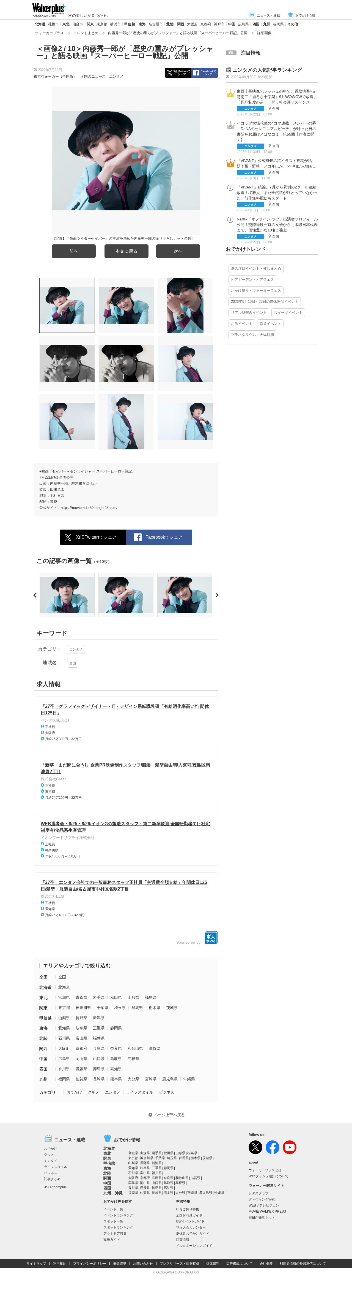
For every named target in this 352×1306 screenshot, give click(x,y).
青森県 (81, 997)
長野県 (81, 1018)
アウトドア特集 (115, 1233)
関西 (180, 24)
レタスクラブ (258, 1193)
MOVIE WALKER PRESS (267, 1211)
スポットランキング (118, 1227)
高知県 (116, 1069)
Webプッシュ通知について (268, 1176)
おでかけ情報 (305, 15)
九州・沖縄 (113, 1193)
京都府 (205, 24)
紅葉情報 (182, 1240)
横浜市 (115, 24)
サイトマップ (36, 1263)
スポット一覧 (113, 1221)
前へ (73, 251)
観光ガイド (111, 1240)
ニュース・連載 (268, 15)
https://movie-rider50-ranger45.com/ (89, 508)
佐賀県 (81, 1079)
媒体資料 (212, 1263)
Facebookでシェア (208, 73)
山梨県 (64, 1018)
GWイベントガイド (190, 1221)
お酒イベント (241, 324)
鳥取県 (116, 1058)
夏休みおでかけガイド (192, 1233)
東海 (142, 24)
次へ (178, 251)
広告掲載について (239, 1263)
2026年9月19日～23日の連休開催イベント (264, 301)
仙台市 (77, 24)
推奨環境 (119, 1263)
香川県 (64, 1069)
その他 (292, 24)
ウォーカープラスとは (265, 1170)
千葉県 (102, 1007)
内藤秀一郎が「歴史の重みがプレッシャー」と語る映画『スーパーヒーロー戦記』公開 (178, 33)
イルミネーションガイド (194, 1246)
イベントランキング (118, 1215)
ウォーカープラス (49, 33)
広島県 (243, 24)
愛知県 (64, 1028)
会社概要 (266, 1263)
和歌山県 (135, 1048)
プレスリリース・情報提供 (179, 1263)
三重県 (99, 1028)
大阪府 (192, 24)
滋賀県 (154, 1048)
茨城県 (172, 1007)
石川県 (64, 1038)
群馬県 (137, 1007)
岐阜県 (81, 1028)
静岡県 (116, 1028)
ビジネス (166, 1092)
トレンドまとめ (85, 33)
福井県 (99, 1038)
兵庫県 (99, 1048)
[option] (67, 595)
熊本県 (116, 1079)
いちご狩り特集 (187, 1209)
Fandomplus (57, 1187)
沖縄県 (189, 1079)
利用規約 (59, 1263)
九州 (266, 24)
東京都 (102, 24)
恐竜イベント (270, 324)
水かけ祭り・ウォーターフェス (256, 290)
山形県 (133, 997)
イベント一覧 (113, 1209)
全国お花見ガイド (189, 1215)
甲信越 (129, 24)
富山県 (81, 1038)
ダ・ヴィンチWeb (262, 1199)
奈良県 (116, 1048)
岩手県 (99, 997)
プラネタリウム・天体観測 (252, 335)
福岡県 (278, 24)
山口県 (99, 1058)
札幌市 (53, 24)
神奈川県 (83, 1007)
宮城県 (64, 997)
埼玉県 (120, 1007)
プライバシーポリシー (89, 1263)
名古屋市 (155, 24)
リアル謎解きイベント (249, 313)
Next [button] (216, 595)
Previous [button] (35, 595)
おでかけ (74, 1092)
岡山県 (81, 1058)
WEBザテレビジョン (264, 1205)
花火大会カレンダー (191, 1227)
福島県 (150, 997)
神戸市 (219, 24)
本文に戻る (127, 251)
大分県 (133, 1079)
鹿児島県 (170, 1079)
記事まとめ (52, 1179)
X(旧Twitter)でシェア (181, 73)
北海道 (40, 24)
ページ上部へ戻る (169, 1115)
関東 (90, 24)
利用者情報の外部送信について (303, 1263)
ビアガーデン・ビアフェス (252, 279)
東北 (66, 24)
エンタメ (116, 76)
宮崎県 (150, 1079)
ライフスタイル (139, 1092)
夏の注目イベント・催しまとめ (256, 268)
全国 (72, 663)
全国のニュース (93, 76)
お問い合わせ (143, 1263)
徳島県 (99, 1069)
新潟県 (99, 1018)
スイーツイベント (288, 313)
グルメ (93, 1092)
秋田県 (116, 997)
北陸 (170, 24)
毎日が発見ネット (262, 1217)
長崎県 (99, 1079)
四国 (256, 24)
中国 (231, 24)
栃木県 (154, 1007)
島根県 (133, 1058)
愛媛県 (81, 1069)
